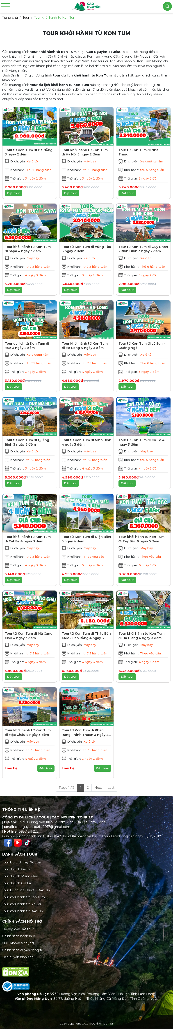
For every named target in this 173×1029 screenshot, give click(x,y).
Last (111, 788)
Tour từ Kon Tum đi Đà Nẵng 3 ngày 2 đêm (28, 152)
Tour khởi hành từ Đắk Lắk (22, 911)
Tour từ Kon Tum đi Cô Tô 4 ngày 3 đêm (141, 442)
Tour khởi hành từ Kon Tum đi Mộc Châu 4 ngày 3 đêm (28, 732)
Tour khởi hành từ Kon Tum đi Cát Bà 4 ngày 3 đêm (28, 539)
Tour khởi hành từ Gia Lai (21, 904)
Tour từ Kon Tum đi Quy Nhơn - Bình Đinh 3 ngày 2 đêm (143, 249)
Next (98, 788)
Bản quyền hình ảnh (18, 957)
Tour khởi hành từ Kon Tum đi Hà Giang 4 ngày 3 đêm (141, 635)
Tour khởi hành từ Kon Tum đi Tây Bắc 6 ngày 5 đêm (141, 539)
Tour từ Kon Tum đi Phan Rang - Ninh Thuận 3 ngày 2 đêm (85, 732)
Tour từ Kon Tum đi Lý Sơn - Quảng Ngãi (141, 346)
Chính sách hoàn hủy (18, 936)
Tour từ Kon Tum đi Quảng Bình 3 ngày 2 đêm (27, 442)
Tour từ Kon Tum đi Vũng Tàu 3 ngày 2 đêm (86, 249)
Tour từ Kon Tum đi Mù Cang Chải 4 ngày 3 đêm (28, 635)
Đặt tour (13, 193)
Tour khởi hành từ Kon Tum (23, 897)
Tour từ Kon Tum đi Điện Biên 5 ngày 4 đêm (86, 539)
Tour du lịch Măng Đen (20, 876)
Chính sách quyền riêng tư (22, 950)
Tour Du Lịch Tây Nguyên (22, 862)
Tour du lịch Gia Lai (17, 883)
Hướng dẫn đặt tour (18, 929)
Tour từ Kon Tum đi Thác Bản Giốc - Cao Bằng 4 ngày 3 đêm (86, 635)
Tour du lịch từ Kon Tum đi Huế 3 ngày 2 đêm (27, 346)
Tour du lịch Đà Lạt (17, 869)
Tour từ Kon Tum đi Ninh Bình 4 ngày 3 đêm (86, 442)
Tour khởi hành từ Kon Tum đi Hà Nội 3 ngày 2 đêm (85, 152)
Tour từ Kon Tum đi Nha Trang (138, 152)
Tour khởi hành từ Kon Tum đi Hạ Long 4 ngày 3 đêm (85, 346)
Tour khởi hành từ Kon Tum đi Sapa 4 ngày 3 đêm (28, 249)
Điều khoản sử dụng (18, 943)
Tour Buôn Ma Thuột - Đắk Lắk (26, 890)
